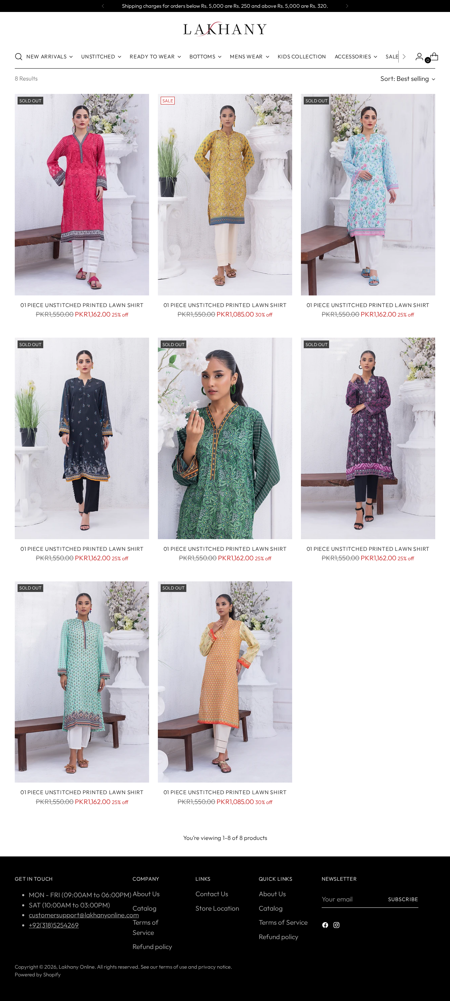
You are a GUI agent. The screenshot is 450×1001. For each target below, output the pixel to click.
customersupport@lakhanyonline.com (84, 915)
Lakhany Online (77, 966)
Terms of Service (283, 922)
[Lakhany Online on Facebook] (326, 926)
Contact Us (211, 894)
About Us (146, 894)
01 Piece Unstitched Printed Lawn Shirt (82, 304)
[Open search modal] (19, 57)
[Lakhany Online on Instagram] (337, 926)
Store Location (217, 908)
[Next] (347, 6)
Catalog (144, 908)
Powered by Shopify (38, 974)
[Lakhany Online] (225, 29)
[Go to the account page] (417, 57)
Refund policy (152, 946)
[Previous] (103, 6)
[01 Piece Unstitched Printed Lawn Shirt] (82, 194)
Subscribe (403, 899)
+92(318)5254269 (54, 925)
